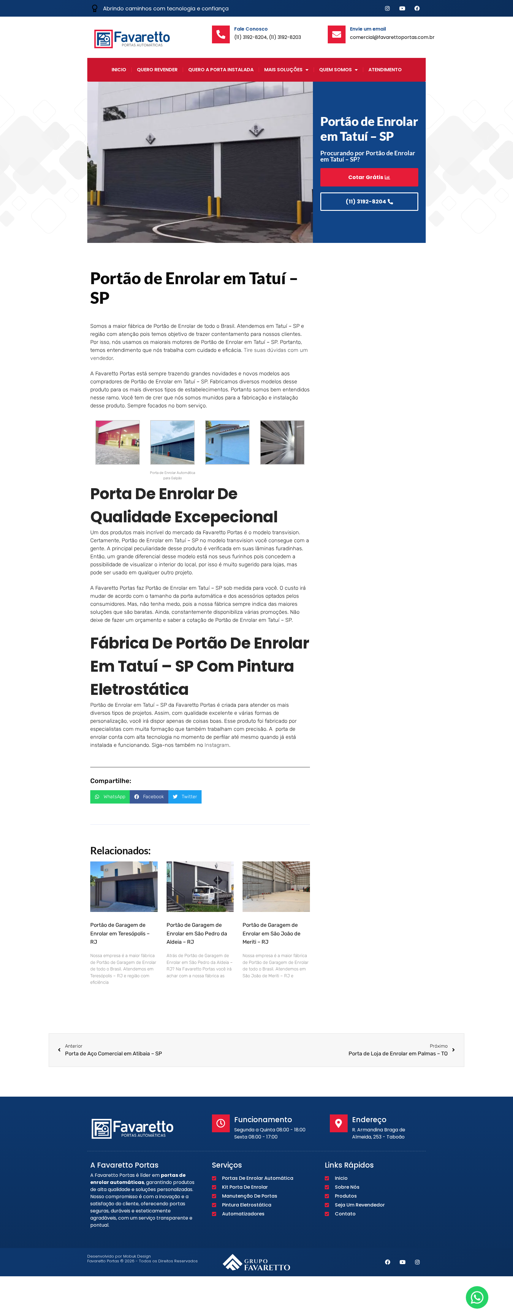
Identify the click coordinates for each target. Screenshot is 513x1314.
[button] (110, 797)
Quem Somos (335, 69)
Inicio (119, 69)
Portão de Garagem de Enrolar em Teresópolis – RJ (120, 933)
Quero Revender (157, 69)
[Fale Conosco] (221, 34)
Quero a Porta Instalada (221, 69)
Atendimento (385, 69)
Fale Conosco (251, 29)
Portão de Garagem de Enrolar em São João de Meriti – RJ (271, 933)
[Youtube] (402, 8)
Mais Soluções (283, 69)
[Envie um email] (337, 34)
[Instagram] (387, 8)
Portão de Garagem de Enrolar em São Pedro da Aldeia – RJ (197, 933)
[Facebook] (417, 8)
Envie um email (368, 29)
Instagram (217, 745)
